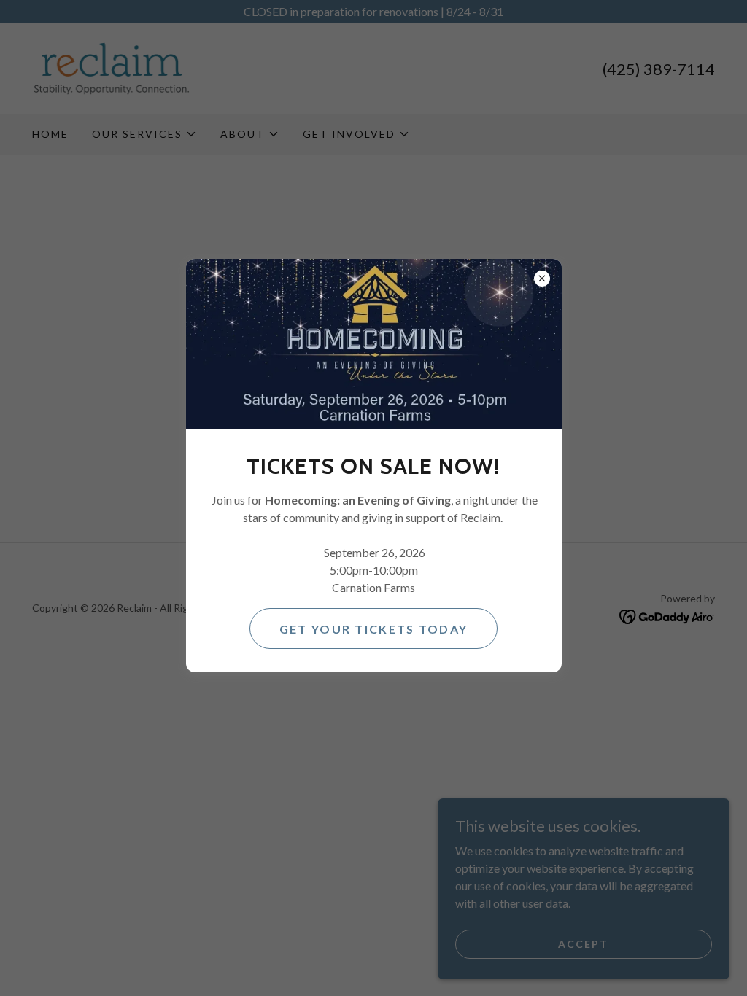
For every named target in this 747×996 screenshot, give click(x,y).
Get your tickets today (373, 629)
